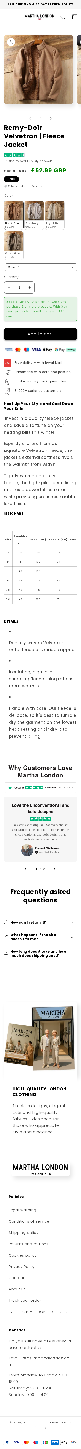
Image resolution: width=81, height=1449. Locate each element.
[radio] (14, 215)
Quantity (11, 277)
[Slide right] (51, 118)
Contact (16, 1277)
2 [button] (40, 869)
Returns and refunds (28, 1243)
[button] (6, 17)
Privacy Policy (22, 1266)
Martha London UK (37, 1422)
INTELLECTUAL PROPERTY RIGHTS (39, 1311)
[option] (40, 829)
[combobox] (41, 267)
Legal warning (22, 1209)
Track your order (25, 1300)
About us (17, 1289)
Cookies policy (23, 1255)
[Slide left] (30, 118)
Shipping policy (23, 1232)
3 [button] (44, 869)
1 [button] (36, 869)
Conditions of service (29, 1221)
